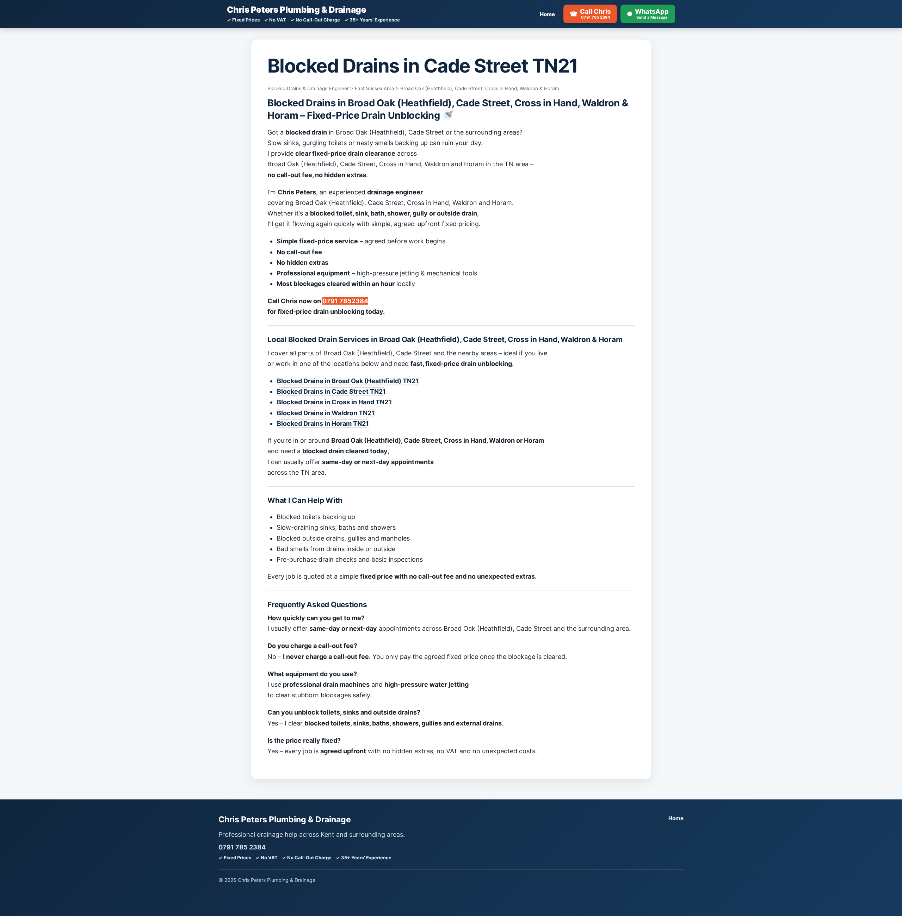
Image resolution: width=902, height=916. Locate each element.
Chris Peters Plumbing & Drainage (296, 10)
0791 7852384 (345, 301)
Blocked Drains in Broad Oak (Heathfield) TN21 (348, 381)
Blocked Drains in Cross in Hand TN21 (334, 402)
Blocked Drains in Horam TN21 (323, 423)
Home (547, 14)
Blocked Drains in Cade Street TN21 (331, 391)
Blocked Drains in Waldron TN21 (326, 413)
